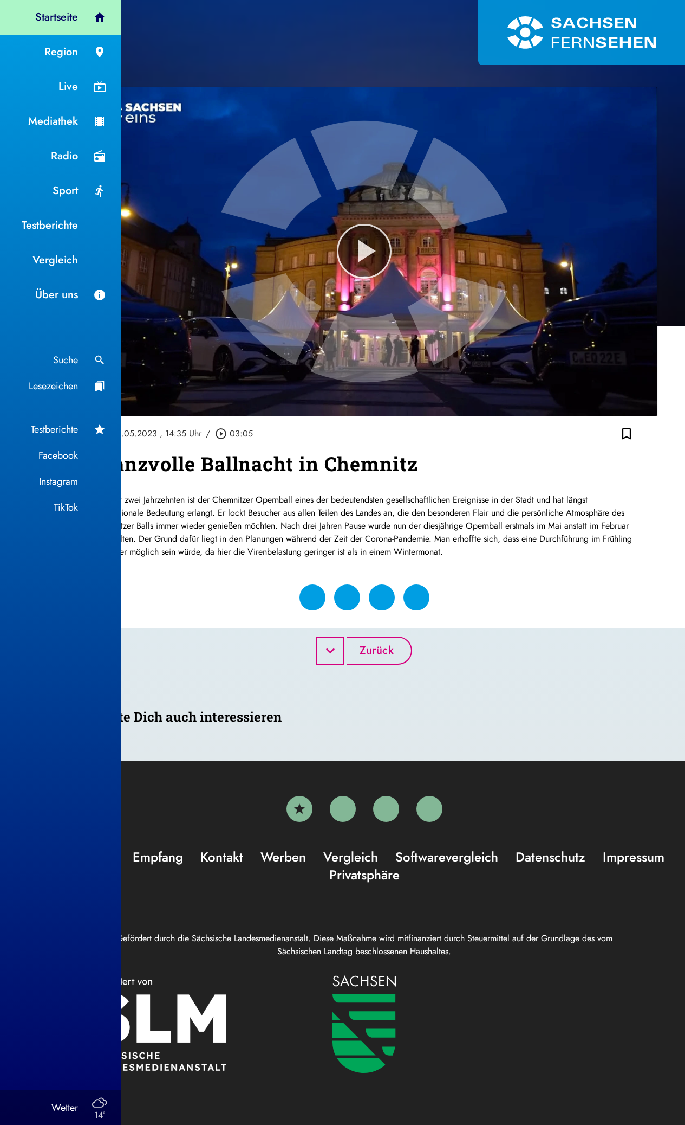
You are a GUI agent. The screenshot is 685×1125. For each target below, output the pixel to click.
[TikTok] (429, 809)
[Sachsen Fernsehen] (581, 32)
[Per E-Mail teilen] (416, 597)
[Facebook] (343, 809)
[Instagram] (386, 809)
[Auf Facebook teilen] (312, 597)
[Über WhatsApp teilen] (382, 597)
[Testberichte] (299, 809)
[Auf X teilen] (347, 597)
